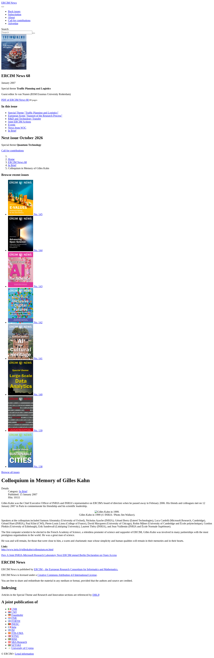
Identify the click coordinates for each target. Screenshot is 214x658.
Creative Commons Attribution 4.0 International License (67, 575)
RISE (14, 639)
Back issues (14, 11)
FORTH (15, 621)
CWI (14, 612)
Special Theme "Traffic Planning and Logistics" (33, 112)
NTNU (15, 636)
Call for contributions (19, 20)
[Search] (33, 33)
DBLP (95, 594)
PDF (15, 99)
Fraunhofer (17, 615)
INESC (15, 624)
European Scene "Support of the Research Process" (35, 115)
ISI (13, 630)
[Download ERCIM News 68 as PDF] (13, 68)
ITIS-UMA (17, 633)
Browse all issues (10, 472)
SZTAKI (16, 645)
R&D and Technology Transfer (24, 118)
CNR (14, 609)
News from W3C (17, 127)
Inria (13, 627)
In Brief (12, 130)
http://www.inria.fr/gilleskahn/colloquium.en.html (27, 549)
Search (5, 29)
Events (11, 124)
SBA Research (19, 642)
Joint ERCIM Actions (19, 121)
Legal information (24, 653)
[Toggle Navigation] (2, 6)
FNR (14, 618)
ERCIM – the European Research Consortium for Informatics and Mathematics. (76, 569)
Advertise (13, 23)
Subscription (14, 14)
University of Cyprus (22, 648)
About (11, 17)
